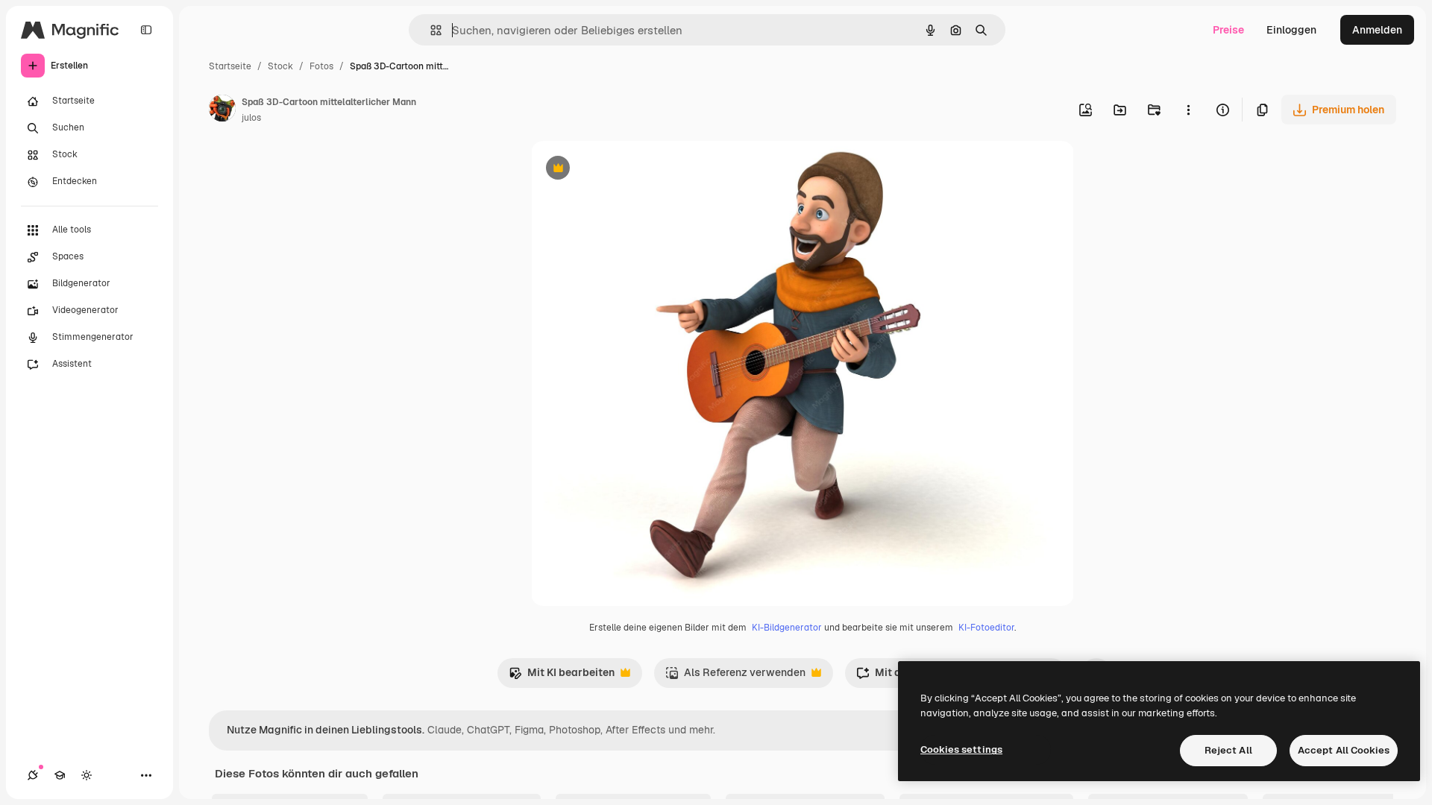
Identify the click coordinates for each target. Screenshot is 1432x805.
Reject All (1228, 750)
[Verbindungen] (33, 775)
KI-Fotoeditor (986, 628)
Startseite (230, 66)
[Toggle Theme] (86, 775)
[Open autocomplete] (429, 30)
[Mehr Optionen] (1188, 109)
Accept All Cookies (1343, 750)
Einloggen (1291, 30)
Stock (280, 66)
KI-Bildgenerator (787, 628)
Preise (1228, 30)
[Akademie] (60, 775)
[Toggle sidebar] (146, 30)
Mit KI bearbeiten (562, 676)
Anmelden (1377, 30)
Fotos (321, 66)
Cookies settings (961, 749)
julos (251, 118)
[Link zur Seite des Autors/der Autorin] (222, 110)
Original (626, 169)
